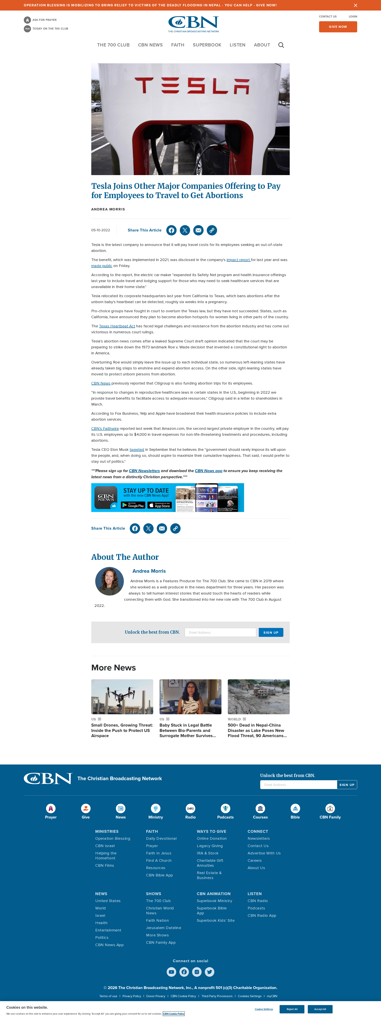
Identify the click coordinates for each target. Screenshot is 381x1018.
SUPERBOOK (207, 44)
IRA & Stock (208, 853)
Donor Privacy (155, 996)
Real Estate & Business (209, 875)
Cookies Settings (250, 996)
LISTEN (238, 44)
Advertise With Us (264, 853)
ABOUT (262, 44)
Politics (102, 937)
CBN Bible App (159, 875)
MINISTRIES (107, 831)
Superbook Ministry (214, 900)
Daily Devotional (161, 838)
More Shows (157, 935)
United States (108, 900)
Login (353, 16)
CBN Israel (105, 846)
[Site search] (281, 47)
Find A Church (159, 860)
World (100, 908)
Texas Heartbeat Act (117, 326)
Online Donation (212, 838)
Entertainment (108, 930)
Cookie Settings (264, 1009)
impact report (239, 259)
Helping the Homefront (106, 856)
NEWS (101, 894)
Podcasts (256, 908)
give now (338, 26)
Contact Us (328, 16)
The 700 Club (113, 44)
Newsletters (259, 838)
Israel (100, 915)
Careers (255, 860)
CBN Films (104, 865)
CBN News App (109, 945)
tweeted (137, 449)
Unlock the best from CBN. (152, 632)
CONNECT (258, 831)
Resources (155, 868)
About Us (256, 868)
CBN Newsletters (144, 471)
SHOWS (153, 894)
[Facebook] (171, 230)
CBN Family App (161, 942)
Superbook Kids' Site (216, 920)
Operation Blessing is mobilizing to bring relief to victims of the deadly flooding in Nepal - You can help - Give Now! (150, 5)
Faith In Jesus (158, 853)
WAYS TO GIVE (211, 831)
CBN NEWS (150, 44)
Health (101, 923)
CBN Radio (258, 900)
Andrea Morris (108, 209)
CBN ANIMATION (214, 894)
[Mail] (198, 230)
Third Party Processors (217, 996)
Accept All (320, 1009)
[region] (190, 1009)
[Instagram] (197, 972)
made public (101, 265)
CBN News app (208, 471)
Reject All (292, 1009)
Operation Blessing (112, 838)
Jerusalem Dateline (163, 927)
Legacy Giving (210, 846)
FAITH (178, 44)
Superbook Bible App (212, 911)
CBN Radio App (262, 915)
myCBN (272, 996)
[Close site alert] (355, 5)
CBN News (101, 383)
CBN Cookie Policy (183, 996)
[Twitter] (185, 230)
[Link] (212, 230)
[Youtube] (171, 972)
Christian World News (160, 911)
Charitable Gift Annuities (210, 863)
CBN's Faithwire (105, 428)
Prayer (152, 846)
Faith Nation (157, 920)
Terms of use (108, 996)
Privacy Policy (132, 996)
